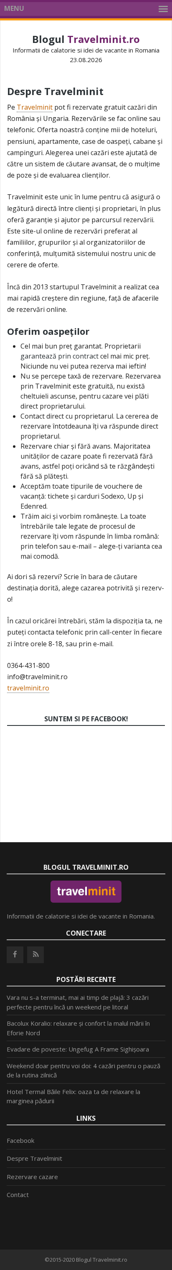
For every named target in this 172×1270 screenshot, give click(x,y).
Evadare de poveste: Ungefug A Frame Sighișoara (78, 1049)
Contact (18, 1194)
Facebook (20, 1140)
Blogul (86, 39)
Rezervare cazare (32, 1176)
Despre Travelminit (34, 1158)
